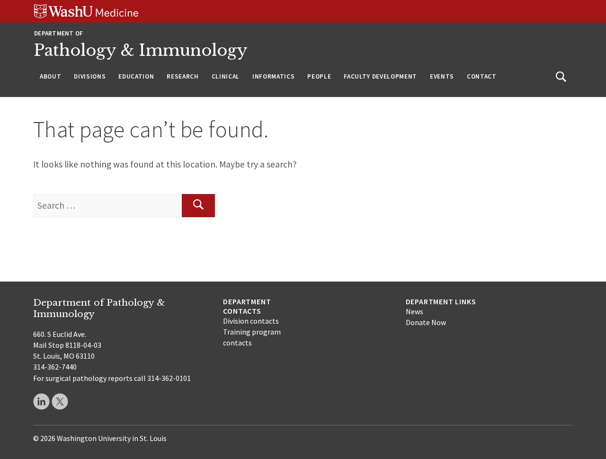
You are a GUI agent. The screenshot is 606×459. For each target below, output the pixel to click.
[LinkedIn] (41, 401)
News (414, 311)
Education (136, 76)
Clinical (226, 76)
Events (442, 76)
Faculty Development (380, 76)
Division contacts (251, 321)
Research (182, 76)
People (319, 76)
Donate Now (426, 322)
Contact (482, 76)
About (50, 76)
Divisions (90, 76)
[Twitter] (60, 401)
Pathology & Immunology (141, 50)
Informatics (273, 76)
